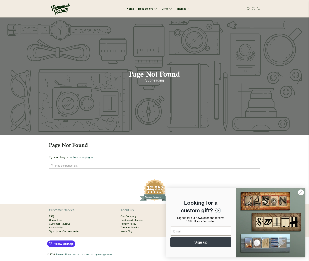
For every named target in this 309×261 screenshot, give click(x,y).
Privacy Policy (128, 223)
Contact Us (55, 220)
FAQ (51, 216)
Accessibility (56, 227)
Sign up (200, 242)
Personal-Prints (63, 254)
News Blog (127, 231)
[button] (258, 8)
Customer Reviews (59, 223)
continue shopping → (81, 157)
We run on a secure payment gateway (92, 254)
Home (130, 8)
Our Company (128, 216)
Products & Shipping (132, 220)
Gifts (165, 8)
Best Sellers (145, 8)
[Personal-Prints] (60, 9)
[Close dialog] (301, 192)
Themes (181, 8)
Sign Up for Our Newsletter (64, 231)
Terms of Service (130, 227)
